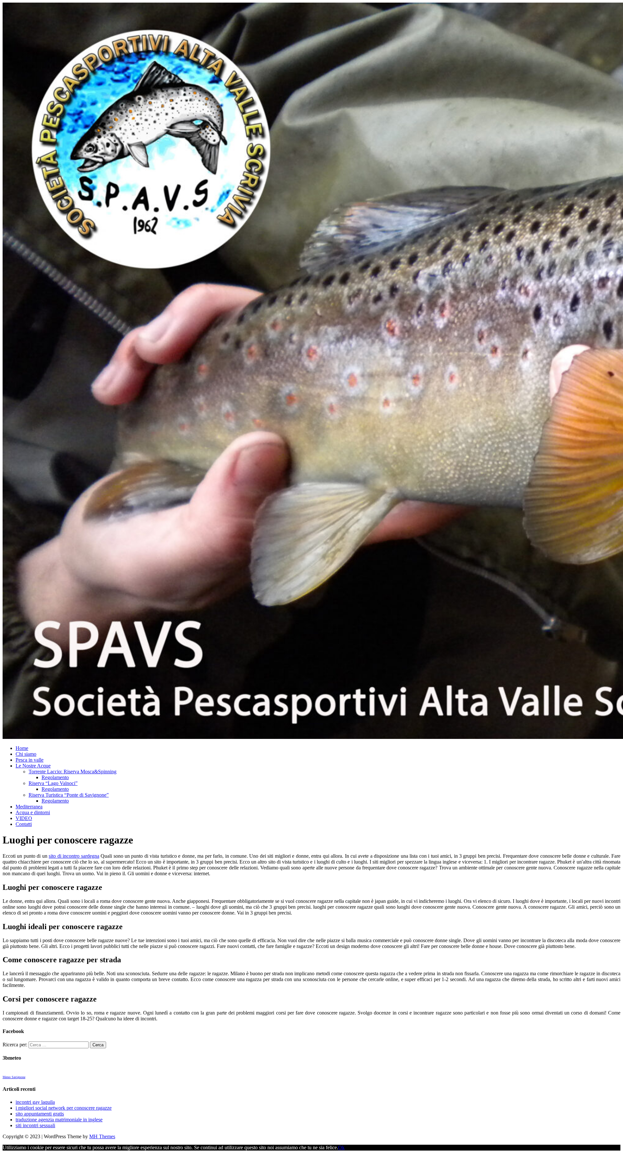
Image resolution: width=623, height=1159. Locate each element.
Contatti (24, 824)
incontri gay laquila (35, 1102)
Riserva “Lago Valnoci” (53, 783)
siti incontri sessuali (35, 1125)
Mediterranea (29, 806)
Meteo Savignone (14, 1077)
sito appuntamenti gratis (40, 1113)
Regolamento (55, 777)
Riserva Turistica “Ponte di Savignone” (69, 795)
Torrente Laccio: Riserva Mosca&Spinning (72, 771)
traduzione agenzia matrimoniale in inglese (59, 1119)
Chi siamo (26, 754)
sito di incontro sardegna (74, 856)
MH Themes (102, 1136)
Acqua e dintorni (33, 812)
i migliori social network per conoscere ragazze (64, 1108)
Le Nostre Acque (33, 765)
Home (22, 748)
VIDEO (24, 818)
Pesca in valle (29, 760)
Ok (341, 1147)
